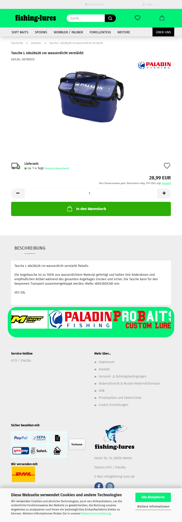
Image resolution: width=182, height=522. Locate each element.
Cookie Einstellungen (113, 405)
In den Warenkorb (91, 208)
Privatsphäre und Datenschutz (120, 398)
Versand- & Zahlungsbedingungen (122, 376)
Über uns (163, 32)
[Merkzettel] (137, 18)
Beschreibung (30, 248)
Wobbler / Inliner (68, 32)
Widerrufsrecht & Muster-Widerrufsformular (129, 383)
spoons (41, 32)
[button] (162, 18)
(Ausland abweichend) (57, 168)
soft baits (20, 32)
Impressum (107, 362)
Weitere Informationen (153, 506)
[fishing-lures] (35, 18)
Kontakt (104, 369)
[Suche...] (110, 18)
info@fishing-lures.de (119, 476)
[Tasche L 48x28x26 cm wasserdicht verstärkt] (91, 95)
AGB (101, 391)
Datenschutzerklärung (96, 513)
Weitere (123, 32)
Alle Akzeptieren (153, 497)
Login (149, 4)
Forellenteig (100, 32)
